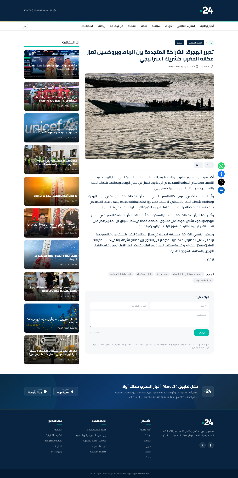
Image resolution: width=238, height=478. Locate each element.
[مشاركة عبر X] (221, 182)
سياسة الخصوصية (53, 441)
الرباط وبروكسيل (144, 274)
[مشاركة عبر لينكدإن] (221, 190)
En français (56, 452)
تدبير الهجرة (162, 274)
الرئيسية (58, 430)
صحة (144, 25)
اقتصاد (132, 25)
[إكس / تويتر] (202, 445)
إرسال (202, 332)
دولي (148, 446)
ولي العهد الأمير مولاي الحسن (91, 435)
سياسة (156, 25)
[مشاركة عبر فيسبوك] (221, 174)
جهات (168, 25)
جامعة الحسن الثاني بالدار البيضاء (187, 274)
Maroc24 (206, 66)
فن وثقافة (116, 25)
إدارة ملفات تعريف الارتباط (101, 473)
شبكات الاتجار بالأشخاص (120, 274)
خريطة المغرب (99, 446)
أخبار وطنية (207, 25)
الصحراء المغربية (84, 25)
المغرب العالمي (186, 25)
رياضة (101, 25)
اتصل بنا (58, 446)
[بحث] (25, 26)
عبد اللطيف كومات (203, 280)
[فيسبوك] (211, 445)
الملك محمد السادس (96, 430)
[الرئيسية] (211, 42)
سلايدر (179, 43)
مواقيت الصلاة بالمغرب (94, 441)
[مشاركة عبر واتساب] (221, 165)
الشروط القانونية (54, 435)
